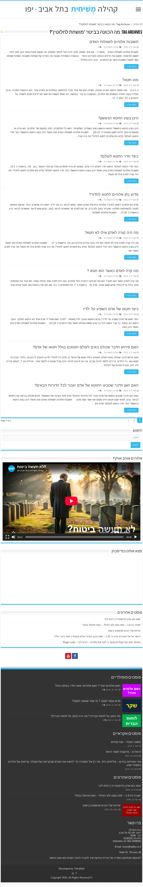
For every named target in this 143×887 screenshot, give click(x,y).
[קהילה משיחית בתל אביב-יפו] (71, 8)
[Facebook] (75, 656)
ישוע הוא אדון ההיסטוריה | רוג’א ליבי (122, 619)
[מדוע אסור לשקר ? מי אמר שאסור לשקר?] (131, 705)
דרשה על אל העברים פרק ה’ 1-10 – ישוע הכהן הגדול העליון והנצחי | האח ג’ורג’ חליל (97, 636)
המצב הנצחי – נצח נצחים (126, 741)
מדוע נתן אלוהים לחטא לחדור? (114, 194)
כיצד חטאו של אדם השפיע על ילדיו (111, 309)
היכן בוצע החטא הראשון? (118, 118)
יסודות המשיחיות (111, 47)
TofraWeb (79, 868)
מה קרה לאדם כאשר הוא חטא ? (113, 271)
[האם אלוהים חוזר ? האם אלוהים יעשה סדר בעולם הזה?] (131, 690)
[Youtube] (68, 656)
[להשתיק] (13, 537)
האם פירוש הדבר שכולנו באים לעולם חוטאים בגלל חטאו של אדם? (86, 347)
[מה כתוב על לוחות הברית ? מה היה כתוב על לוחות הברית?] (131, 720)
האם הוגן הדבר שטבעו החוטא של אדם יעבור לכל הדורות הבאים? (86, 385)
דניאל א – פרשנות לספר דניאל (123, 751)
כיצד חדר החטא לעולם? (119, 156)
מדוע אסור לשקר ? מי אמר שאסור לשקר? (96, 700)
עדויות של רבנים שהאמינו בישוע (124, 630)
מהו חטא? (130, 80)
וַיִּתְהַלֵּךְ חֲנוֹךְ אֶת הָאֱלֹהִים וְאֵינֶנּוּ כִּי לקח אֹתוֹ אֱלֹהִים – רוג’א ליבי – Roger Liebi (101, 642)
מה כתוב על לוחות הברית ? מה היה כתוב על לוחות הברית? (85, 716)
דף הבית (138, 24)
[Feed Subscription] (2, 31)
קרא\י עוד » (131, 66)
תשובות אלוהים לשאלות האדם (114, 42)
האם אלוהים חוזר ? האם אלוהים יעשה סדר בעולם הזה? (87, 685)
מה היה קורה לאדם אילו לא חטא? (112, 233)
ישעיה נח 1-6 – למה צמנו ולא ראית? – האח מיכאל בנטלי (111, 625)
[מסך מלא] (7, 537)
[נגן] (135, 537)
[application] (71, 501)
